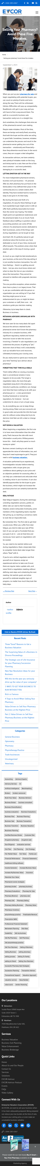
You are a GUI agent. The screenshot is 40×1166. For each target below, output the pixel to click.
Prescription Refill (11, 919)
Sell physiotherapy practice (14, 943)
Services (5, 1072)
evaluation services (23, 844)
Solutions (6, 1075)
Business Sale (9, 821)
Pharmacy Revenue (11, 896)
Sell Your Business (11, 947)
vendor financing (21, 985)
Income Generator (11, 868)
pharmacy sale (25, 896)
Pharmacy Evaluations (12, 891)
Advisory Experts (21, 779)
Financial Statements (30, 858)
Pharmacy (9, 745)
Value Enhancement (10, 1046)
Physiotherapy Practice (14, 750)
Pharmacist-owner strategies (14, 882)
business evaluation (12, 812)
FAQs (4, 1089)
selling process (10, 957)
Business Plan (9, 816)
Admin (19, 609)
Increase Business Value (28, 868)
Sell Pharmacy (24, 938)
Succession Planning (12, 971)
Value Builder (23, 980)
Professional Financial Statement (16, 924)
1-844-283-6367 (11, 1131)
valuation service (11, 980)
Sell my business (20, 933)
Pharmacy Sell (9, 901)
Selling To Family (23, 957)
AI (20, 784)
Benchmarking (27, 788)
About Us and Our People (12, 1065)
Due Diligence (9, 844)
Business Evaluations (28, 812)
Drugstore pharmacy (12, 840)
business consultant (25, 802)
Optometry (9, 741)
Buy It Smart (31, 1155)
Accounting (9, 779)
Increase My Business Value (14, 872)
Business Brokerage (10, 1049)
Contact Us (6, 1069)
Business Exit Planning (11, 1043)
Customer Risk (29, 835)
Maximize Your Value (12, 877)
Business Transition (11, 826)
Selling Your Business (26, 961)
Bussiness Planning (11, 830)
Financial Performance (12, 858)
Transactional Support (12, 975)
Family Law (32, 854)
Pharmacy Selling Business (14, 905)
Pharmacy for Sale (29, 891)
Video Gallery (7, 1092)
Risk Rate (25, 929)
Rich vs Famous (12, 694)
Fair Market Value (11, 854)
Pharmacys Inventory (12, 910)
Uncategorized (11, 759)
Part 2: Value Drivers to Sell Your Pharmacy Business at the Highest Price (19, 717)
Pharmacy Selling (23, 901)
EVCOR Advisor (8, 1079)
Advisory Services (11, 784)
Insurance (29, 872)
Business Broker (10, 802)
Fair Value (23, 854)
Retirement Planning (12, 929)
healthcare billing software (14, 863)
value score (9, 985)
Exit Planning (18, 849)
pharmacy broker (10, 887)
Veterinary (9, 763)
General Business (12, 737)
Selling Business (10, 952)
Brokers (7, 793)
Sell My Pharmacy (11, 938)
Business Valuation (27, 826)
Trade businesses (12, 754)
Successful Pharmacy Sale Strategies (17, 966)
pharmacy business (25, 887)
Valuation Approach (29, 975)
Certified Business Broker (13, 835)
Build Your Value (10, 798)
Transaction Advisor (28, 971)
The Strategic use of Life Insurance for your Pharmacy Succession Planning (20, 663)
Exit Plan (8, 849)
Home (4, 55)
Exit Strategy (30, 849)
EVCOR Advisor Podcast (12, 1082)
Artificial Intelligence (12, 788)
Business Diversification (13, 807)
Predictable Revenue (30, 915)
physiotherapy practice (12, 915)
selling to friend (10, 961)
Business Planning (23, 816)
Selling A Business (26, 947)
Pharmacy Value (31, 905)
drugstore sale (26, 840)
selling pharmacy (24, 952)
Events (4, 1086)
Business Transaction (24, 821)
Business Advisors (25, 798)
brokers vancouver (19, 793)
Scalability (8, 933)
